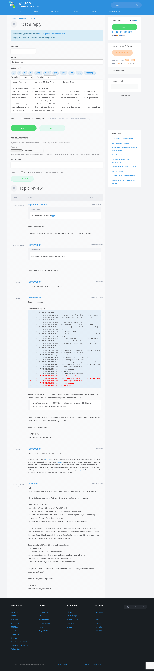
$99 (125, 32)
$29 (117, 32)
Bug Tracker (43, 630)
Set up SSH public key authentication (123, 176)
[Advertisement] (124, 112)
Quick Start (15, 612)
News (36, 11)
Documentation (114, 11)
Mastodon (99, 619)
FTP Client (14, 619)
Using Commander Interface (120, 143)
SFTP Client (15, 623)
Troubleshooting (45, 619)
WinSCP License (64, 664)
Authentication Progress (119, 155)
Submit (23, 128)
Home (19, 11)
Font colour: (15, 77)
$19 (113, 32)
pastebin (59, 462)
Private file (44, 172)
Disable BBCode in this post (34, 119)
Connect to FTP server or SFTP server (124, 167)
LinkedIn (98, 627)
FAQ (40, 616)
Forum (134, 11)
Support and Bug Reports (26, 19)
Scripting (14, 638)
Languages (15, 634)
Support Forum (44, 623)
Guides (13, 616)
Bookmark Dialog (117, 171)
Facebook (99, 612)
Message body (16, 68)
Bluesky (98, 623)
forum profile (80, 470)
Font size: (40, 77)
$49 (121, 32)
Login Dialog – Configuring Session (123, 139)
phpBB (69, 627)
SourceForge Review (118, 71)
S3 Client (14, 630)
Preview (52, 128)
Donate (125, 27)
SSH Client (14, 627)
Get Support (43, 612)
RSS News (99, 630)
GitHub (69, 612)
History (41, 627)
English (133, 607)
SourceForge (72, 616)
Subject (13, 57)
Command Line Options (19, 645)
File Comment (16, 159)
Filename (14, 147)
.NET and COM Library (19, 642)
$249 (130, 32)
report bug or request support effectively (52, 34)
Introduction (54, 11)
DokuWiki (70, 623)
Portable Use (15, 649)
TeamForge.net (72, 619)
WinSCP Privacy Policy (93, 664)
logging (54, 216)
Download (75, 11)
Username (14, 46)
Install (94, 11)
